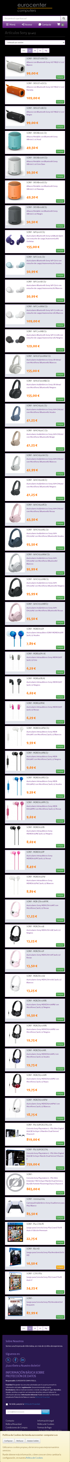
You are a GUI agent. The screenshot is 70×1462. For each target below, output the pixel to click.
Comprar (60, 77)
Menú (12, 24)
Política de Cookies (34, 1458)
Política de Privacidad (42, 1397)
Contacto (46, 24)
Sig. (46, 50)
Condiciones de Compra (16, 1427)
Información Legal (45, 1421)
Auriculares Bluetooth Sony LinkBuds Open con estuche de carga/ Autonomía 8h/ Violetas (45, 239)
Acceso (28, 24)
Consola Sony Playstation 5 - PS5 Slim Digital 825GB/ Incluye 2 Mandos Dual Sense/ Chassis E (45, 1131)
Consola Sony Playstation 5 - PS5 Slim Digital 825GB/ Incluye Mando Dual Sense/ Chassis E (45, 1156)
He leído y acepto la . (24, 1404)
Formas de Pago (44, 1427)
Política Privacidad (13, 1424)
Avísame (60, 1267)
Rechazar (19, 1441)
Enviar (45, 1412)
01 (30, 50)
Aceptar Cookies (33, 1441)
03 (40, 50)
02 (35, 50)
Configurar (8, 1441)
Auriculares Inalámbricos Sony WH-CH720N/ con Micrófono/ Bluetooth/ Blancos (42, 561)
